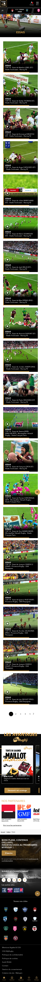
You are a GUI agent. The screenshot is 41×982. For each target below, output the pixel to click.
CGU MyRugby (7, 951)
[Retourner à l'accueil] (3, 7)
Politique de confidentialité (12, 954)
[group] (20, 10)
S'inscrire (8, 853)
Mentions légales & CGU (11, 947)
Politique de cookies (10, 958)
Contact (5, 965)
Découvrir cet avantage (17, 790)
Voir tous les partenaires (12, 825)
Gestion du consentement (12, 969)
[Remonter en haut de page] (37, 893)
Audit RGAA (6, 962)
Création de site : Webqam (12, 973)
